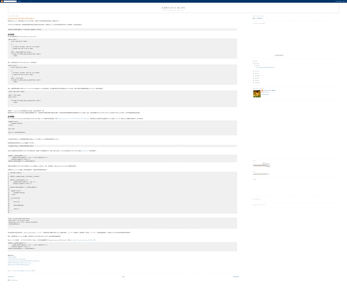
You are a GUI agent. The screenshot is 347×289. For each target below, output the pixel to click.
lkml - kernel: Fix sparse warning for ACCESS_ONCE (83, 240)
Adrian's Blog (173, 7)
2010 (256, 75)
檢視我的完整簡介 (265, 94)
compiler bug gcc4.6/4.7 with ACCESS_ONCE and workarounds (73, 118)
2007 (256, 83)
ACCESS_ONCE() (12, 257)
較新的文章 (11, 276)
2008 (256, 80)
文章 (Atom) (15, 280)
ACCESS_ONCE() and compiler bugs (17, 259)
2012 (256, 71)
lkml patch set (84, 151)
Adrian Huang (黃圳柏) (269, 90)
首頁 (123, 276)
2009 (256, 78)
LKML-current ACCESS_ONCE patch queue (19, 264)
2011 (256, 73)
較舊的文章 (236, 276)
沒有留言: (33, 270)
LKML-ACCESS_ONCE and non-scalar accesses (19, 263)
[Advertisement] (260, 129)
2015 (256, 63)
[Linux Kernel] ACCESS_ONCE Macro (21, 18)
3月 (257, 65)
